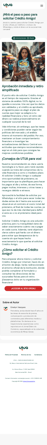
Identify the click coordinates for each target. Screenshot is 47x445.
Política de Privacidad (11, 355)
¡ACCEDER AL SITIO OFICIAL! (23, 288)
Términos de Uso (26, 355)
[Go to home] (7, 5)
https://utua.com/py (29, 381)
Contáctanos (38, 355)
